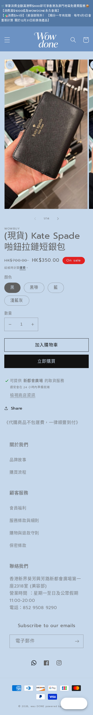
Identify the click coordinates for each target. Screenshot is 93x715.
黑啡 (34, 288)
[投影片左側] (35, 218)
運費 (23, 268)
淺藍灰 (16, 300)
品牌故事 (18, 460)
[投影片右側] (58, 218)
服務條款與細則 (24, 521)
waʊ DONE (37, 706)
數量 (8, 313)
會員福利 (18, 508)
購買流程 (18, 472)
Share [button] (16, 408)
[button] (7, 40)
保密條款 (18, 546)
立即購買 (46, 361)
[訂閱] (77, 641)
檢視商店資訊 (22, 395)
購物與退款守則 (24, 533)
